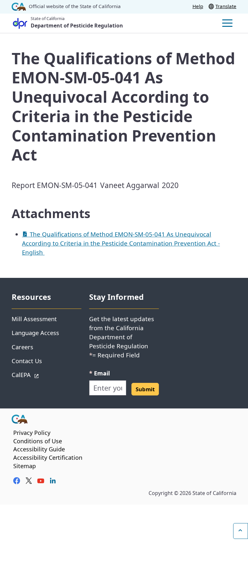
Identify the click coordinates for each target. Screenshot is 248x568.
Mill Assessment (34, 319)
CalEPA (44, 374)
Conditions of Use (37, 441)
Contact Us (27, 361)
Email (99, 373)
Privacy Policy (31, 433)
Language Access (35, 333)
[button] (145, 389)
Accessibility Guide (39, 449)
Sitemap (24, 466)
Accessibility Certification (47, 457)
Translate (225, 6)
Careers (22, 347)
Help (197, 6)
